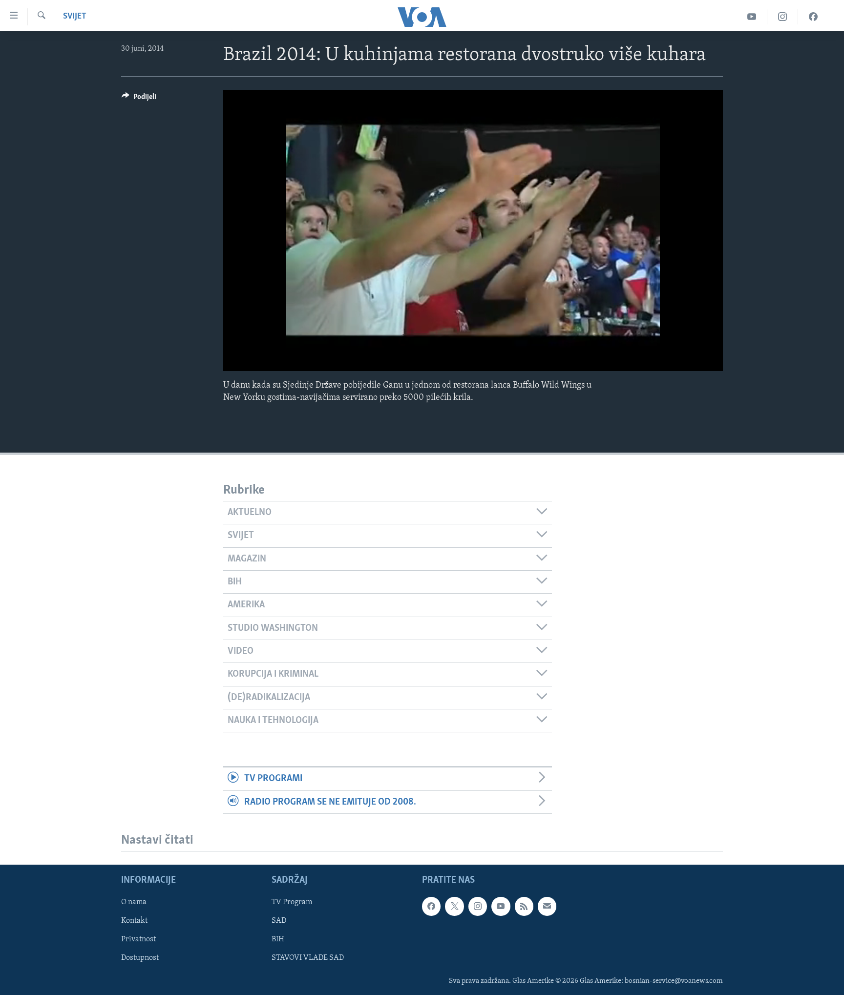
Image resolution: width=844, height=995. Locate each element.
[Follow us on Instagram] (477, 906)
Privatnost (138, 939)
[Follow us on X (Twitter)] (454, 906)
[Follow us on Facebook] (431, 906)
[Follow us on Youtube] (500, 906)
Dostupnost (140, 958)
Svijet (74, 16)
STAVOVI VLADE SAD (308, 958)
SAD (279, 921)
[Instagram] (782, 16)
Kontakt (134, 921)
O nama (134, 902)
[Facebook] (813, 16)
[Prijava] (547, 906)
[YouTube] (752, 16)
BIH (278, 939)
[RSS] (524, 906)
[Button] (139, 99)
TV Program (292, 902)
